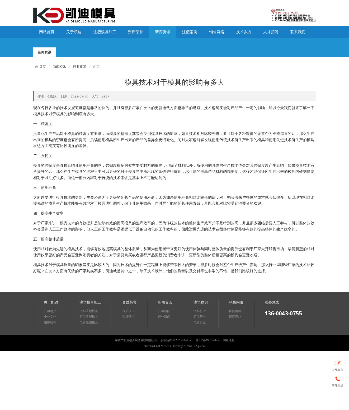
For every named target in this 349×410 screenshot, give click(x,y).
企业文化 (50, 316)
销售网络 (216, 32)
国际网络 (235, 316)
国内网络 (235, 311)
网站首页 (46, 32)
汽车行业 (199, 311)
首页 (42, 66)
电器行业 (199, 322)
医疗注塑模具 (89, 316)
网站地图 (228, 340)
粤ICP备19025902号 (208, 340)
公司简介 (50, 311)
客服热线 (337, 385)
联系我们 (298, 32)
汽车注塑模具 (89, 311)
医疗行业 (199, 316)
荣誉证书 (128, 316)
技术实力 (243, 32)
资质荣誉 (135, 32)
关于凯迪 (73, 32)
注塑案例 (189, 32)
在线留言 (337, 370)
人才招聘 (270, 32)
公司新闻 (164, 311)
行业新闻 (79, 66)
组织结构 (50, 322)
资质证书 (128, 311)
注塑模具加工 (104, 32)
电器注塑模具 (89, 322)
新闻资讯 (162, 32)
